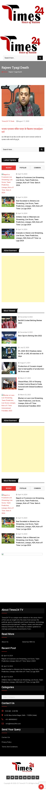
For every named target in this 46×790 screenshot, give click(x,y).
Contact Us (6, 737)
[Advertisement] (23, 279)
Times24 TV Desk (8, 121)
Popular (23, 168)
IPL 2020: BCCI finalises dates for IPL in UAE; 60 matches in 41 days (30, 353)
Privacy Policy (6, 742)
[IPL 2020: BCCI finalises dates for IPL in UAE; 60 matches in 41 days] (9, 353)
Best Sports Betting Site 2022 (30, 336)
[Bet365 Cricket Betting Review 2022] (9, 322)
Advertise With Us (28, 642)
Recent (9, 168)
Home (5, 72)
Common (37, 168)
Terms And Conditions (10, 747)
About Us (5, 642)
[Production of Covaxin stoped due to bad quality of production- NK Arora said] (9, 368)
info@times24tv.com (13, 724)
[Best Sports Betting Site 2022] (9, 337)
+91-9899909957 (11, 719)
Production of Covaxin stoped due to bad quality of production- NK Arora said (31, 368)
